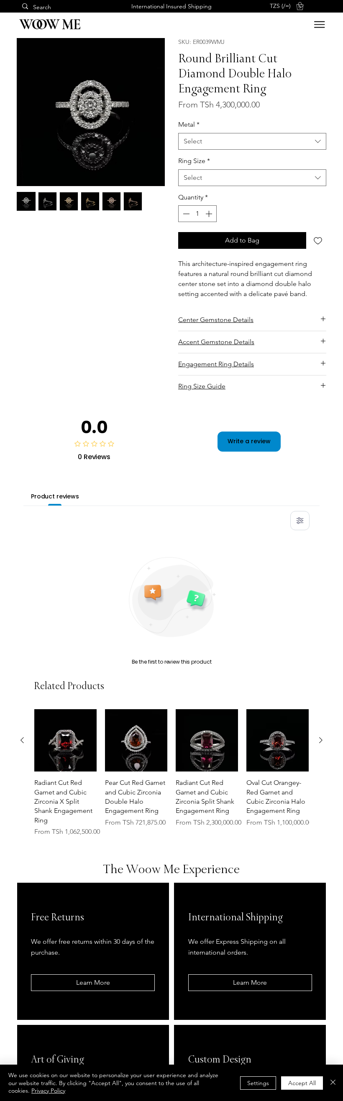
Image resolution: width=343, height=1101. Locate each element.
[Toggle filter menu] (300, 520)
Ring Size (194, 161)
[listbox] (286, 6)
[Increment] (209, 214)
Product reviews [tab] (55, 496)
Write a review (249, 441)
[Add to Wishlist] (318, 240)
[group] (171, 773)
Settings (258, 1083)
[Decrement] (185, 214)
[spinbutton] (197, 214)
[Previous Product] (22, 740)
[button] (286, 6)
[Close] (333, 1082)
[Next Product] (321, 740)
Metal (189, 124)
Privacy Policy (48, 1090)
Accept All (302, 1083)
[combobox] (252, 141)
